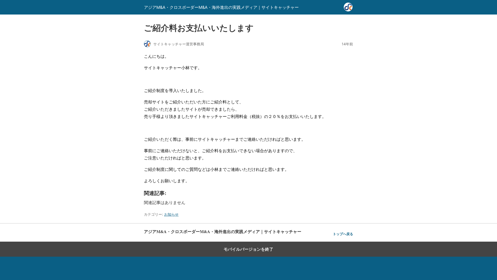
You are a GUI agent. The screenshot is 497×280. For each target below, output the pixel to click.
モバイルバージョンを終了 (248, 249)
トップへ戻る (343, 234)
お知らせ (171, 214)
